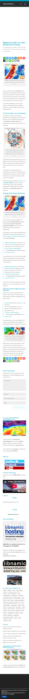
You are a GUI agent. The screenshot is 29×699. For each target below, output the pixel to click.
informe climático (6, 605)
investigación (13, 605)
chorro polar (20, 595)
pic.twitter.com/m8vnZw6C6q (12, 274)
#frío (6, 248)
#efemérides (9, 268)
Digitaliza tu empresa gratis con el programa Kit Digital (14, 545)
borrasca (5, 593)
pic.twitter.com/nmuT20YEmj (12, 312)
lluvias (4, 607)
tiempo (15, 617)
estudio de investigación (19, 600)
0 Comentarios (6, 51)
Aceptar (4, 696)
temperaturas (16, 615)
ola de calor (17, 610)
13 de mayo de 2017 (10, 252)
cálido (4, 600)
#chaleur (7, 303)
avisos (14, 590)
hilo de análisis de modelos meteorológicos (13, 236)
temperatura (9, 615)
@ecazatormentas (7, 502)
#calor (10, 244)
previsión (17, 612)
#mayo (23, 268)
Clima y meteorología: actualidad (18, 49)
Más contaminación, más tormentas (17, 631)
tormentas (5, 620)
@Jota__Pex (15, 502)
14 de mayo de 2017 (10, 278)
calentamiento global (12, 593)
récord (21, 612)
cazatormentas (14, 595)
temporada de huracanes (8, 617)
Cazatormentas (8, 47)
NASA (23, 607)
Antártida (9, 590)
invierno (19, 605)
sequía (4, 615)
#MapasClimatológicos (10, 242)
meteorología (18, 607)
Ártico (10, 620)
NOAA (13, 610)
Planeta (4, 612)
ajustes (12, 694)
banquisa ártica (19, 590)
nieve (9, 610)
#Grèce (20, 303)
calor (19, 593)
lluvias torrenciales (10, 607)
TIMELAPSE (16, 475)
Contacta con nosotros (9, 556)
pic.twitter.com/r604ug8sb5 (14, 248)
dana (8, 600)
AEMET (4, 590)
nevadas (5, 610)
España (12, 600)
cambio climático (6, 595)
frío (19, 602)
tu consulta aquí (21, 667)
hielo (23, 602)
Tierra (20, 617)
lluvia (23, 605)
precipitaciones (11, 612)
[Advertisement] (14, 25)
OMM (22, 610)
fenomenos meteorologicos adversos (10, 602)
